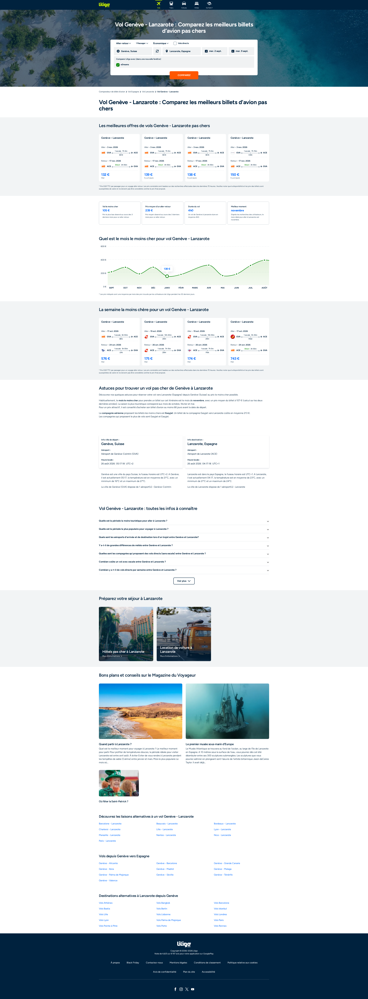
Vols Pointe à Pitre (108, 925)
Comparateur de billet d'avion (112, 91)
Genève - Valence (108, 880)
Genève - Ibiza (106, 869)
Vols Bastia (104, 908)
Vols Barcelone (221, 902)
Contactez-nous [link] (154, 962)
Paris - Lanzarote (107, 840)
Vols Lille (103, 914)
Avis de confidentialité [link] (164, 971)
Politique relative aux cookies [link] (242, 962)
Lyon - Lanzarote (222, 829)
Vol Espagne (133, 91)
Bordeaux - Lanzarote (225, 823)
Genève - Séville (165, 874)
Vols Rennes (220, 925)
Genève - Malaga (222, 869)
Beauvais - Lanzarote (167, 823)
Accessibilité (208, 971)
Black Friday (133, 962)
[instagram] (181, 989)
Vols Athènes (105, 902)
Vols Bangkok (163, 902)
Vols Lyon (104, 920)
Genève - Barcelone (166, 863)
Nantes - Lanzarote (166, 835)
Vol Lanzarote (148, 91)
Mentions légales (178, 962)
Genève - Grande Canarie (227, 863)
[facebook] (175, 989)
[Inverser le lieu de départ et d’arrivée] (157, 51)
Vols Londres (220, 914)
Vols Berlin (161, 908)
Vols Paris (219, 920)
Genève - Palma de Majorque (114, 874)
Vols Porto (161, 925)
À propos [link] (115, 962)
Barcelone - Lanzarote (110, 823)
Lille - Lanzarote (164, 829)
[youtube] (192, 989)
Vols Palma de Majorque (168, 920)
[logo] (104, 5)
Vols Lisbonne (163, 914)
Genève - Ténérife (223, 874)
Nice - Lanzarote (222, 835)
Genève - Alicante (108, 863)
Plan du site (189, 971)
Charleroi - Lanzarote (109, 829)
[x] (187, 989)
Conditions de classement (207, 962)
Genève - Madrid (165, 869)
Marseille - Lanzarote (109, 835)
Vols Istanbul (220, 908)
